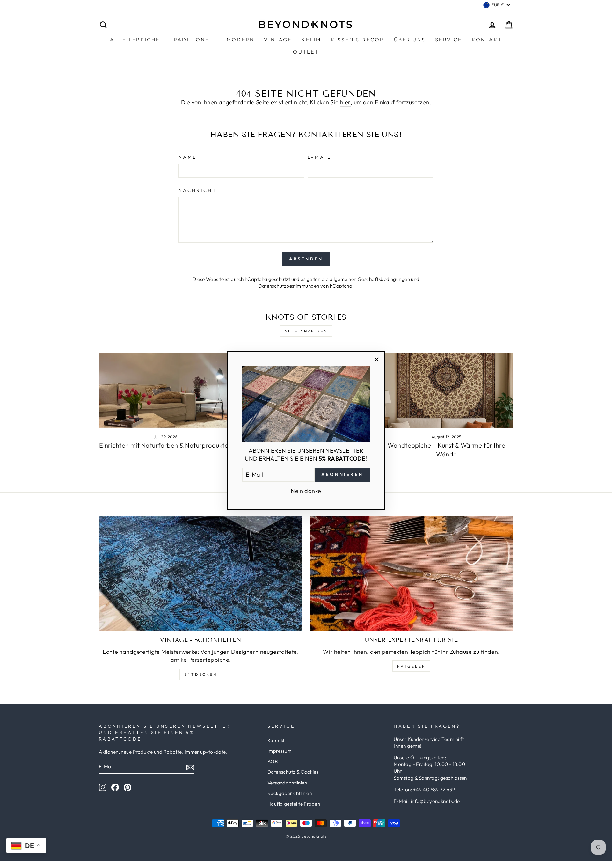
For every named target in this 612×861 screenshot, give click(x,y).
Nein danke (306, 490)
